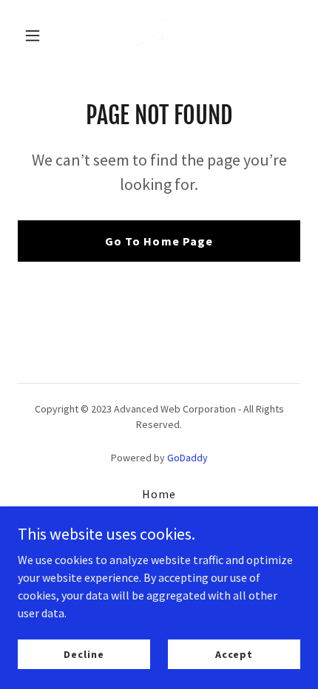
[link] (159, 35)
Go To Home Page (158, 241)
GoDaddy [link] (187, 457)
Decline (84, 653)
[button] (39, 35)
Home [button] (159, 493)
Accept (234, 653)
